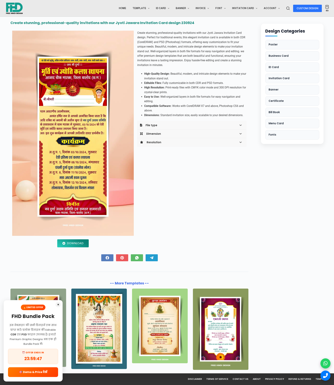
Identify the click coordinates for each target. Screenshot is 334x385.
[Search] (288, 8)
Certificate (276, 101)
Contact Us (240, 379)
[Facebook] (107, 257)
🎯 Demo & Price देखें (33, 372)
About (257, 379)
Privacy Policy (274, 379)
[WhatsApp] (137, 257)
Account (270, 8)
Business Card (279, 56)
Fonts (272, 134)
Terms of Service (217, 379)
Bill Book (274, 112)
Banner (181, 8)
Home (122, 8)
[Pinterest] (122, 257)
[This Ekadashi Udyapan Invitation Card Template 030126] (221, 329)
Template (139, 8)
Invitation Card (243, 8)
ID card (161, 8)
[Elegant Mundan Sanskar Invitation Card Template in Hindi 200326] (160, 326)
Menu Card (276, 123)
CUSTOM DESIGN (307, 8)
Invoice (201, 8)
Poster (273, 44)
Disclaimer (195, 379)
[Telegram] (152, 257)
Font (218, 8)
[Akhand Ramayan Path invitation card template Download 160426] (99, 329)
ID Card (274, 67)
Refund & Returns (299, 379)
